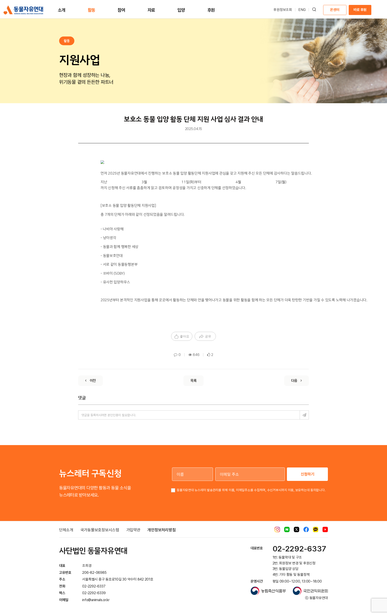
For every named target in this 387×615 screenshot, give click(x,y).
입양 (181, 10)
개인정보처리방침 (161, 529)
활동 (91, 10)
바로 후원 (360, 10)
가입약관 (133, 529)
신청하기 (307, 474)
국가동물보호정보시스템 (99, 529)
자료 (151, 10)
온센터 (334, 10)
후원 (211, 10)
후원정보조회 (282, 10)
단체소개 (66, 529)
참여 (121, 10)
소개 (61, 10)
